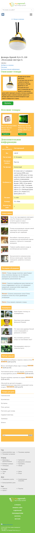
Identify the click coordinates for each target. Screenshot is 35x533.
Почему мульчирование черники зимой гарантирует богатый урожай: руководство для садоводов (22, 230)
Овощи (20, 465)
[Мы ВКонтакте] (3, 14)
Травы (4, 471)
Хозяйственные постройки (22, 480)
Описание (4, 67)
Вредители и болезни (24, 462)
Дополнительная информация (10, 69)
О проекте (17, 505)
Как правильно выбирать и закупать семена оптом (16, 360)
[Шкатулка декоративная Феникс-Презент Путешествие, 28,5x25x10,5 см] (5, 135)
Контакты (17, 516)
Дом (2, 477)
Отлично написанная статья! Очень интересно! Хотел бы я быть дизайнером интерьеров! (16, 295)
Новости (4, 488)
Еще (2, 486)
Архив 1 (4, 490)
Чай (3, 473)
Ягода (20, 473)
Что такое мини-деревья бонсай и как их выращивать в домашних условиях (24, 330)
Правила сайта (17, 507)
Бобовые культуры (7, 464)
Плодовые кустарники (8, 454)
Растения (4, 469)
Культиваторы (5, 399)
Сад (2, 450)
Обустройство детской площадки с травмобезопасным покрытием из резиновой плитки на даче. (17, 385)
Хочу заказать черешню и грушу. (17, 302)
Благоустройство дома (8, 482)
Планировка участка (8, 479)
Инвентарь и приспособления (7, 460)
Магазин (17, 519)
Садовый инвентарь (7, 415)
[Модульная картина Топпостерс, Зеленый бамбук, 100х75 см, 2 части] (22, 135)
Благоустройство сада (8, 452)
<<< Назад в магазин (17, 19)
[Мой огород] (17, 6)
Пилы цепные (5, 407)
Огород (3, 458)
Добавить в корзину (7, 65)
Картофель (21, 464)
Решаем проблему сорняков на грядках (13, 377)
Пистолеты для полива (8, 411)
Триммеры (4, 418)
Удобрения (21, 460)
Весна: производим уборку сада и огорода (14, 366)
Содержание (17, 510)
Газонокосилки (5, 395)
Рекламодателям (17, 513)
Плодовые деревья (24, 452)
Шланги (3, 422)
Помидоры (5, 465)
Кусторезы (4, 403)
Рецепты (20, 488)
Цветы (20, 471)
